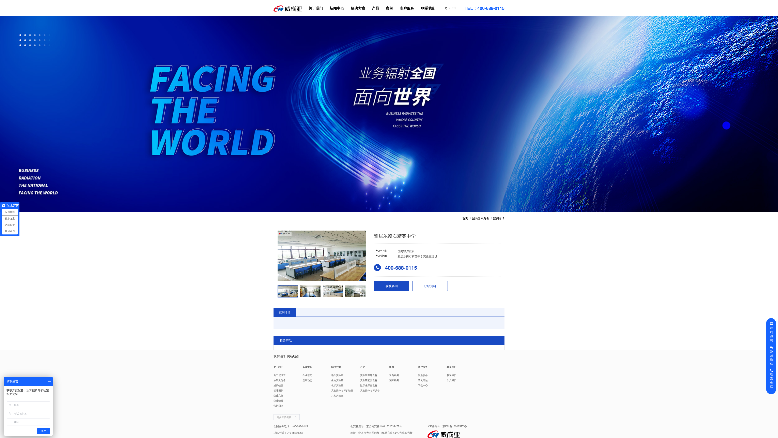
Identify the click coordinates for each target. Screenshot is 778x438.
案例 (389, 8)
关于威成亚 (280, 375)
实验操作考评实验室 (342, 390)
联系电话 (771, 380)
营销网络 (278, 405)
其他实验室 (337, 395)
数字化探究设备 (368, 385)
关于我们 (316, 8)
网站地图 (293, 356)
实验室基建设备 (368, 375)
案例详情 (498, 218)
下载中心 (423, 385)
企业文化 (278, 395)
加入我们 (451, 380)
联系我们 (428, 8)
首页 (465, 218)
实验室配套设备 (368, 380)
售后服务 (423, 375)
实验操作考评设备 (370, 390)
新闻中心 (337, 8)
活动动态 (307, 380)
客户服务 (407, 8)
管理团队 (278, 390)
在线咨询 (771, 334)
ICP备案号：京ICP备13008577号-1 (447, 426)
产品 (375, 8)
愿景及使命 (280, 380)
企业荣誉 (278, 400)
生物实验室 (337, 380)
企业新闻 (307, 375)
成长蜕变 (278, 385)
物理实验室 (337, 375)
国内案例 (394, 375)
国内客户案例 (480, 218)
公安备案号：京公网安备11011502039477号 (376, 426)
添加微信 (771, 357)
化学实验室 (337, 385)
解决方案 (358, 8)
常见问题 (423, 380)
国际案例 (394, 380)
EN (454, 8)
